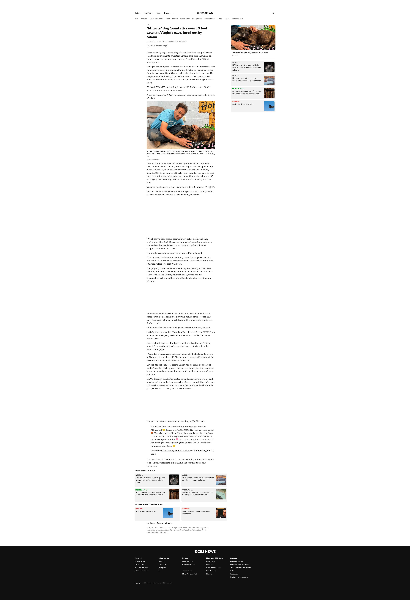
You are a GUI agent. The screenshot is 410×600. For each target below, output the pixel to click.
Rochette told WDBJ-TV (169, 264)
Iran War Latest (140, 535)
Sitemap (209, 544)
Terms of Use (187, 541)
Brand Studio (211, 541)
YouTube (161, 532)
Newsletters (210, 532)
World (167, 19)
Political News (140, 532)
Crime (220, 19)
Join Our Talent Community (240, 538)
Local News (148, 13)
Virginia (168, 493)
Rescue (160, 493)
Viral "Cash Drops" (156, 19)
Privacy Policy (187, 532)
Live (158, 13)
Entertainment (209, 19)
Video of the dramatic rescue (161, 187)
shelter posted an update (178, 379)
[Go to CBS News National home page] (205, 13)
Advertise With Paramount (240, 535)
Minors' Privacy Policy (190, 544)
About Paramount (236, 532)
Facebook (162, 535)
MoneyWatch (197, 19)
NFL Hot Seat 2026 (142, 538)
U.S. (136, 19)
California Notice (188, 535)
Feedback (234, 544)
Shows (167, 13)
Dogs (152, 493)
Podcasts (209, 535)
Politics (175, 19)
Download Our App (213, 538)
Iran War (144, 19)
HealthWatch (185, 19)
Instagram (162, 538)
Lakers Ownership (141, 541)
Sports (227, 19)
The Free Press (237, 19)
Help (232, 541)
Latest (138, 13)
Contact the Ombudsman (239, 547)
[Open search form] (274, 13)
